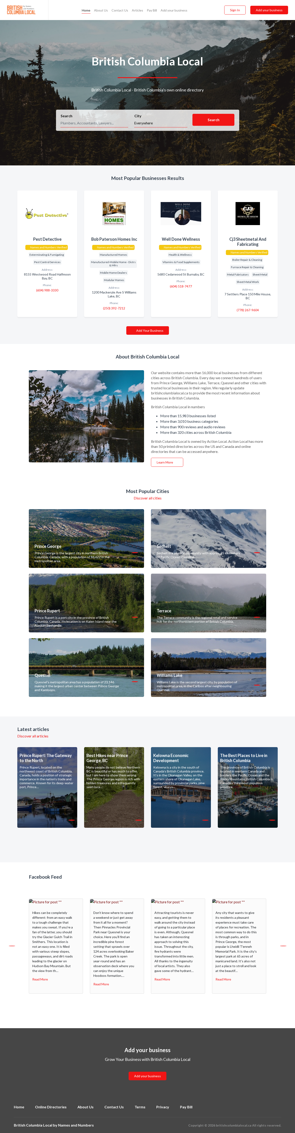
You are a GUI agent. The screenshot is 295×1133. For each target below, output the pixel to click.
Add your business (174, 10)
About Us (101, 10)
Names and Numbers (76, 1125)
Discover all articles (32, 736)
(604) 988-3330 (47, 290)
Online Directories (51, 1107)
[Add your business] (147, 1070)
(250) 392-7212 (114, 308)
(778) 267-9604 (248, 310)
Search (66, 116)
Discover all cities (148, 498)
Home (86, 10)
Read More (40, 979)
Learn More (165, 462)
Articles (137, 10)
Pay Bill (152, 10)
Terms (140, 1107)
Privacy (162, 1107)
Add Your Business (149, 330)
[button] (12, 946)
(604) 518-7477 (181, 286)
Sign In (235, 10)
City (138, 116)
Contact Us (120, 10)
